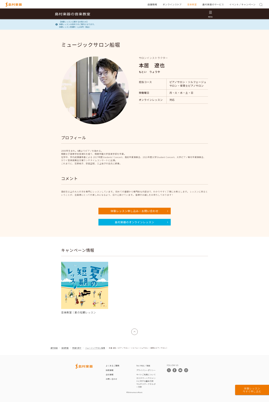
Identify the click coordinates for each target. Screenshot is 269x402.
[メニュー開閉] (210, 13)
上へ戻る (134, 330)
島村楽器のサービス (213, 4)
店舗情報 (152, 4)
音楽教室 (192, 4)
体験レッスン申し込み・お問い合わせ (134, 211)
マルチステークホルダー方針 (146, 385)
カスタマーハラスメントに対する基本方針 (146, 379)
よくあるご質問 (112, 365)
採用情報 (110, 370)
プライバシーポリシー (146, 370)
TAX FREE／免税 (143, 365)
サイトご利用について (146, 374)
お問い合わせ (111, 379)
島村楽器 (54, 348)
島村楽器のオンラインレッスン (134, 222)
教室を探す (76, 348)
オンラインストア (172, 4)
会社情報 (110, 374)
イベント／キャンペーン (242, 4)
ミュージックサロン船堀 (95, 348)
